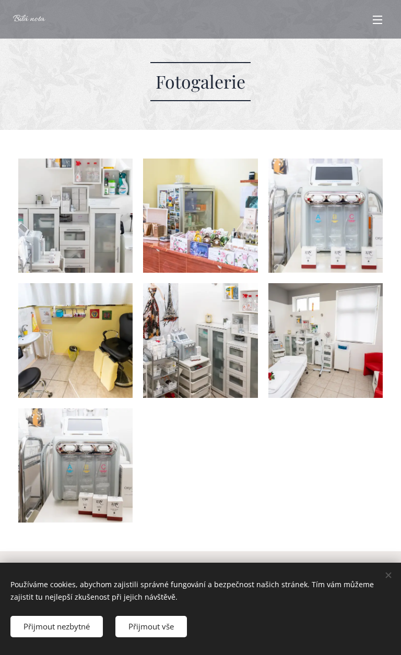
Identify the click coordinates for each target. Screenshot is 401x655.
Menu (377, 19)
